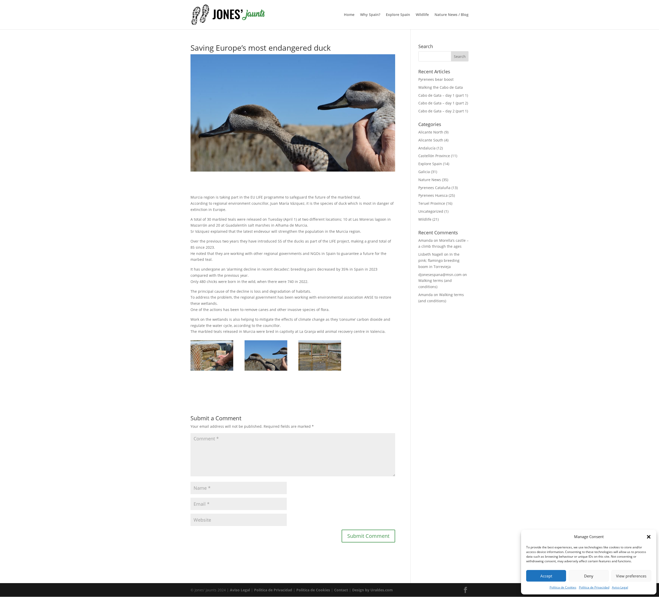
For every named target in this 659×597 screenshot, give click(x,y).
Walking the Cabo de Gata (440, 87)
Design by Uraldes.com (372, 589)
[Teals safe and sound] (319, 370)
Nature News (429, 179)
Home (349, 15)
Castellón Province (434, 155)
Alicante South (430, 140)
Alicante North (430, 132)
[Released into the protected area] (211, 370)
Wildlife (422, 15)
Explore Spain (398, 15)
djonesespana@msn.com (440, 274)
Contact (341, 589)
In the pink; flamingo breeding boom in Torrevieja (438, 260)
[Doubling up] (266, 370)
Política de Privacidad (594, 587)
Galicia (424, 171)
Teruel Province (431, 203)
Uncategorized (430, 211)
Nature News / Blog (452, 15)
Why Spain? (370, 15)
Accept (546, 575)
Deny (588, 575)
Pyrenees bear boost (436, 79)
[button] (648, 536)
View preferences (631, 575)
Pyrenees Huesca (433, 195)
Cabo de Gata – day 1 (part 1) (443, 95)
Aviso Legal (620, 587)
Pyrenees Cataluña (434, 187)
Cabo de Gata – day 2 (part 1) (443, 111)
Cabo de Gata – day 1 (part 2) (443, 103)
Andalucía (427, 148)
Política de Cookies (563, 587)
